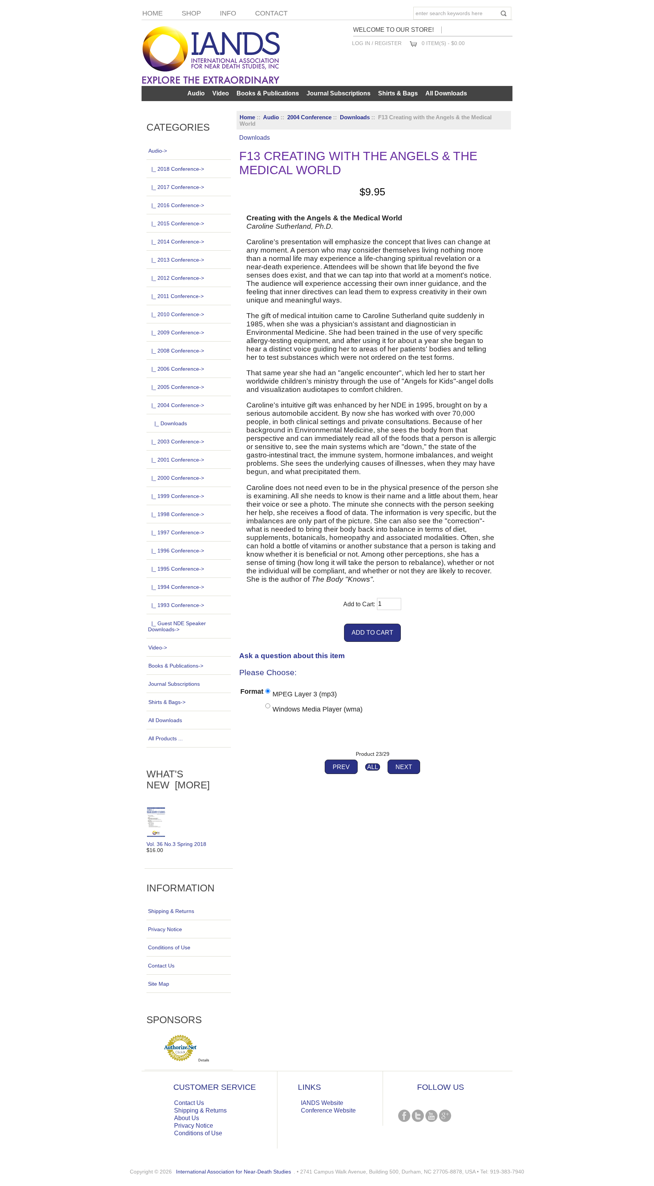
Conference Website (328, 1110)
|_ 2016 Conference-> (177, 205)
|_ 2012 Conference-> (177, 278)
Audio (271, 117)
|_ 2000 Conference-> (177, 478)
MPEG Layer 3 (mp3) (304, 694)
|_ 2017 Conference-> (177, 187)
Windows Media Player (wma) (317, 709)
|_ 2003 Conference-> (177, 442)
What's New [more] (178, 779)
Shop (191, 13)
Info (228, 13)
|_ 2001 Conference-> (177, 460)
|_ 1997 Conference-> (177, 532)
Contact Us (161, 966)
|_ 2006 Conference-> (177, 369)
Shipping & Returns (171, 911)
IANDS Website (322, 1103)
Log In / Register (377, 43)
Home (152, 13)
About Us (186, 1118)
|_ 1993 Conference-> (177, 605)
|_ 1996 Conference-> (177, 551)
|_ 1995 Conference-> (177, 569)
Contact (271, 13)
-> (157, 151)
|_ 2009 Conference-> (177, 332)
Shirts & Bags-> (166, 702)
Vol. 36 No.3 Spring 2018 (176, 844)
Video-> (157, 647)
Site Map (158, 984)
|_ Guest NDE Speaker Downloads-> (177, 626)
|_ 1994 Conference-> (177, 587)
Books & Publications (268, 93)
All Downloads (446, 93)
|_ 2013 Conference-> (177, 260)
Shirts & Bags (398, 93)
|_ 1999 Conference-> (177, 496)
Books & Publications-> (175, 666)
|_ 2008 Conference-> (177, 351)
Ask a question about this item (292, 656)
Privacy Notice (165, 929)
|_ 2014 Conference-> (177, 242)
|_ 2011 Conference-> (177, 296)
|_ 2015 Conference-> (177, 223)
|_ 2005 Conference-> (177, 387)
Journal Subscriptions (339, 93)
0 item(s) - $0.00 (443, 43)
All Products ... (165, 738)
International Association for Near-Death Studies (233, 1172)
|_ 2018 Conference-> (177, 169)
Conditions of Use (169, 947)
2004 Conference (309, 117)
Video (220, 93)
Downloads (355, 117)
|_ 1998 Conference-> (177, 514)
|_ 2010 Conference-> (177, 314)
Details (203, 1060)
